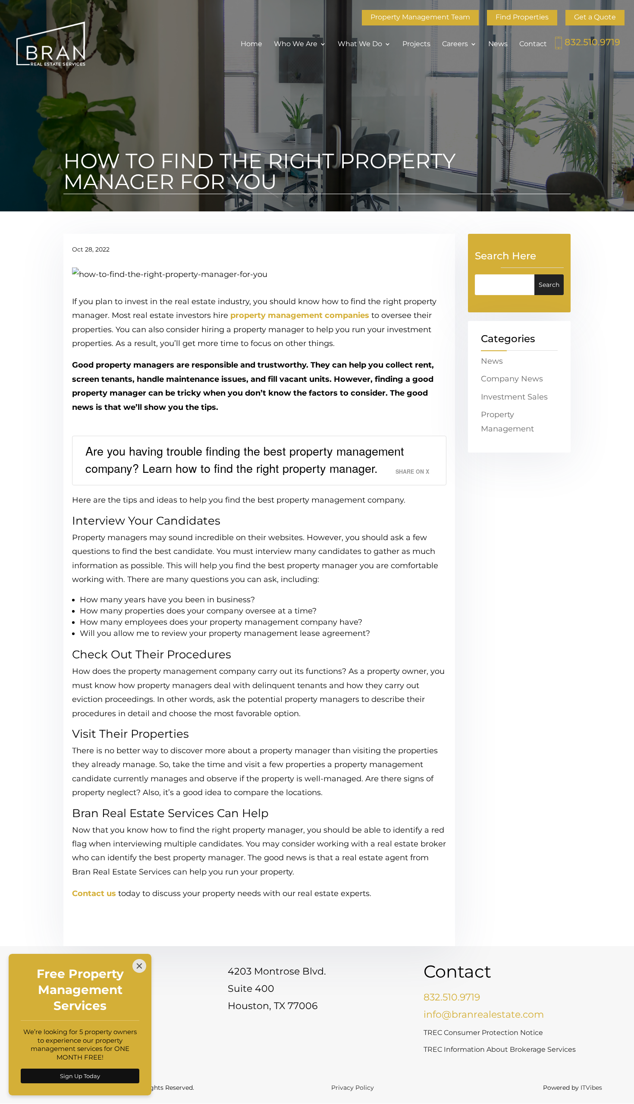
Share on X (412, 471)
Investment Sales (514, 397)
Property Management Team (420, 17)
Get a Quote (595, 17)
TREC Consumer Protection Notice (483, 1033)
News (498, 44)
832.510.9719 (592, 42)
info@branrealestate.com (484, 1014)
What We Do (360, 44)
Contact (533, 44)
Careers (455, 44)
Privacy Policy (352, 1087)
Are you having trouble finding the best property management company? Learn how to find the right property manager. (244, 459)
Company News (512, 379)
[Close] (139, 966)
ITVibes (591, 1087)
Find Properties (522, 17)
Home (251, 44)
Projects (416, 44)
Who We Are (295, 44)
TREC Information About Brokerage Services (500, 1049)
